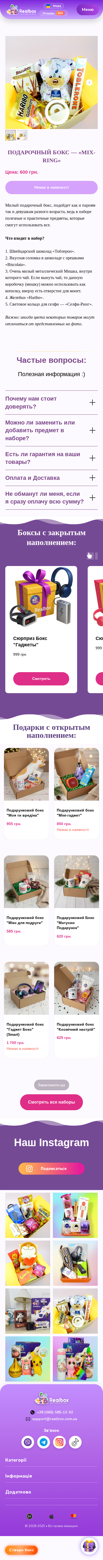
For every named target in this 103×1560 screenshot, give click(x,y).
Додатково (18, 1492)
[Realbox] (23, 9)
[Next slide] (89, 82)
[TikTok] (75, 1442)
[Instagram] (59, 1442)
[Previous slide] (14, 82)
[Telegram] (43, 1442)
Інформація (18, 1476)
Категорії (16, 1460)
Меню (88, 9)
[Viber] (27, 1442)
